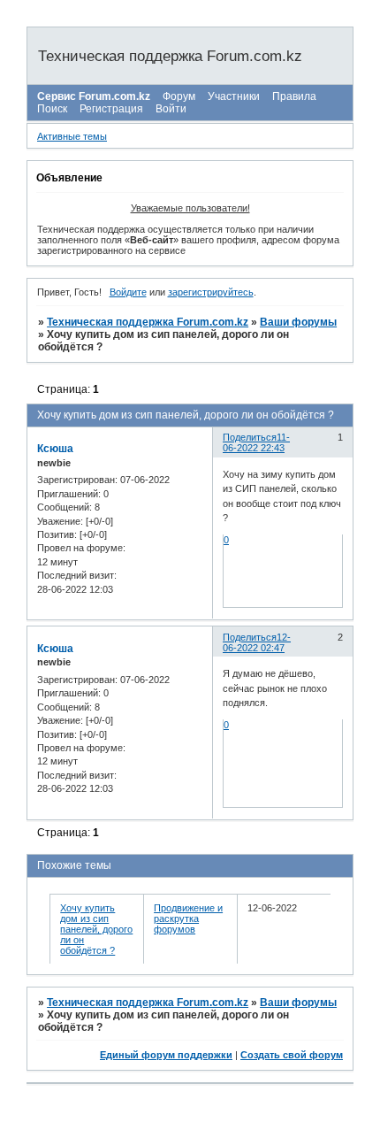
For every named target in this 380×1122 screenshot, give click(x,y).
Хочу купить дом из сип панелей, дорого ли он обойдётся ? (96, 929)
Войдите (128, 292)
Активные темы (72, 136)
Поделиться (250, 437)
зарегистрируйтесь (211, 292)
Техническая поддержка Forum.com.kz (147, 322)
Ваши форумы (298, 322)
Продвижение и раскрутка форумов (188, 918)
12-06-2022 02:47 (257, 642)
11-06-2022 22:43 (256, 442)
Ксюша (55, 448)
